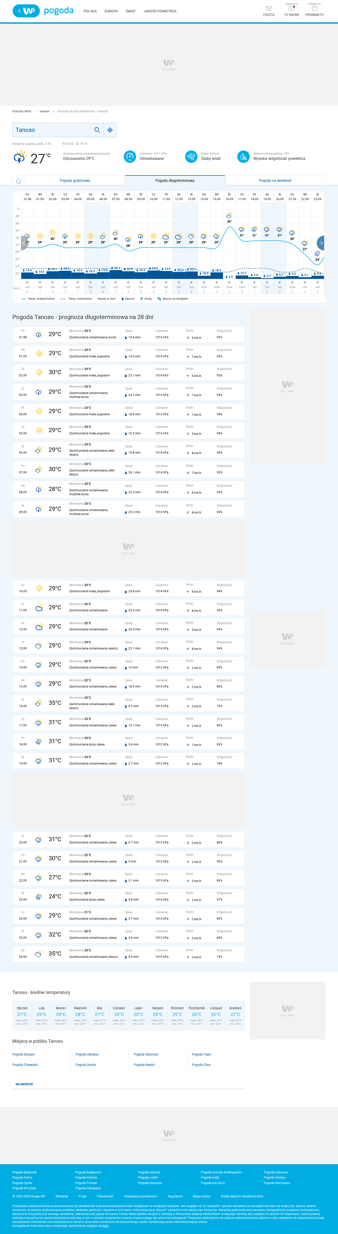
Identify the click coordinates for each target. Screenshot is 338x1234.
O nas (82, 1196)
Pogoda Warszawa (277, 1183)
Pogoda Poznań (86, 1183)
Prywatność (105, 1196)
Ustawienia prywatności (140, 1196)
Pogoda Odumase (146, 1054)
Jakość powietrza (160, 11)
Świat (131, 11)
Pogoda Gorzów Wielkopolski (221, 1172)
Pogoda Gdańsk (149, 1172)
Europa (111, 11)
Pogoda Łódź (210, 1177)
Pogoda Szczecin (213, 1183)
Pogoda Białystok (24, 1172)
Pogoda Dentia (86, 1064)
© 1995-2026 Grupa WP (28, 1196)
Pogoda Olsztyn (275, 1177)
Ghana (45, 111)
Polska (90, 11)
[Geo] (110, 130)
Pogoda (58, 11)
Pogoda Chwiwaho (25, 1064)
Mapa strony (201, 1196)
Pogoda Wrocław (24, 1188)
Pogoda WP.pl (22, 111)
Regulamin (175, 1196)
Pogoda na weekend (275, 180)
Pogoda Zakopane (88, 1188)
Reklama (62, 1196)
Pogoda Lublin (148, 1177)
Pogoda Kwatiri (144, 1064)
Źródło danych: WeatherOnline (242, 1196)
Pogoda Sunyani (23, 1054)
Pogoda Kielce (22, 1177)
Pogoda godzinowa (75, 180)
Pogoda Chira (201, 1064)
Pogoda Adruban (87, 1054)
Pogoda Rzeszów (150, 1183)
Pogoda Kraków (86, 1177)
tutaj (105, 1226)
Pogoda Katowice (276, 1172)
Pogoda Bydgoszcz (88, 1172)
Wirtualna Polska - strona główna (26, 11)
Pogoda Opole (22, 1183)
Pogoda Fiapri (201, 1054)
